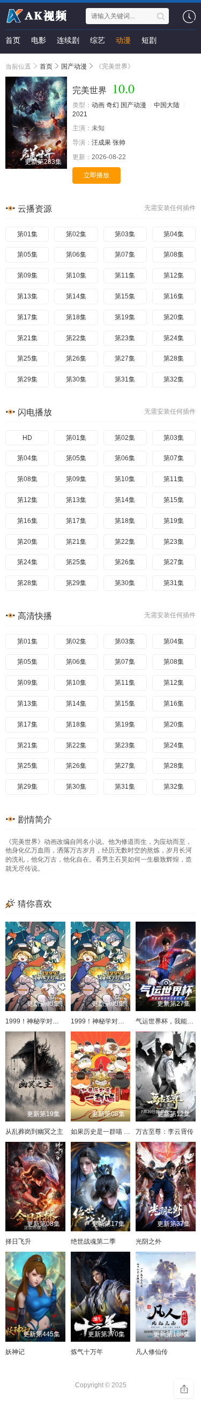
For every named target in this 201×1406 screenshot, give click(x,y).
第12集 (173, 275)
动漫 (123, 40)
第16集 (173, 296)
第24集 (173, 338)
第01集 (27, 234)
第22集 (76, 338)
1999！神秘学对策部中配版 (110, 1021)
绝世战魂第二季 (93, 1241)
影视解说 (20, 61)
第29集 (27, 379)
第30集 (76, 379)
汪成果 (101, 142)
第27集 (125, 358)
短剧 (149, 40)
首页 (12, 40)
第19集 (125, 317)
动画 (98, 105)
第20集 (173, 317)
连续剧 (68, 40)
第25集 (27, 358)
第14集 (76, 296)
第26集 (76, 358)
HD (27, 438)
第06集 (76, 254)
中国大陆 (167, 105)
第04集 (173, 234)
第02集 (76, 234)
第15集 (125, 296)
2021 (79, 114)
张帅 (119, 142)
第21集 (27, 338)
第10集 (76, 275)
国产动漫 (133, 105)
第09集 (27, 275)
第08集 (173, 254)
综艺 (97, 40)
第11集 (125, 275)
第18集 (76, 317)
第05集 (27, 254)
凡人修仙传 (152, 1352)
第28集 (173, 358)
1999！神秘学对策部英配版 (45, 1021)
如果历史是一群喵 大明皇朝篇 (113, 1131)
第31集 (125, 379)
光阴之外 (148, 1241)
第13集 (27, 296)
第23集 (125, 338)
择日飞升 (18, 1241)
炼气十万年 (87, 1352)
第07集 (125, 254)
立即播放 (96, 175)
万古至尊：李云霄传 (164, 1131)
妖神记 (15, 1352)
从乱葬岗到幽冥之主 (34, 1131)
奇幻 (112, 105)
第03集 (125, 234)
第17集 (27, 317)
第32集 (173, 379)
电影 (38, 40)
